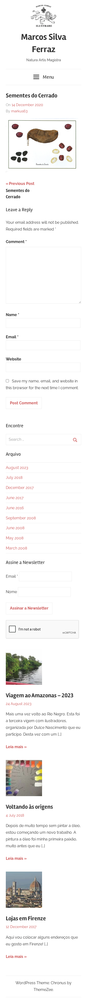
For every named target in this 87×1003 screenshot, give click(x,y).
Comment (16, 241)
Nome (11, 592)
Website (13, 359)
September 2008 (21, 518)
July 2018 (14, 477)
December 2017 (20, 487)
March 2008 (16, 548)
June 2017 (15, 497)
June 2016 (15, 508)
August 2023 (17, 467)
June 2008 (15, 528)
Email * (12, 576)
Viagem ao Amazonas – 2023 (39, 695)
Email (12, 337)
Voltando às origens (29, 806)
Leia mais (14, 747)
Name (12, 314)
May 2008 (14, 538)
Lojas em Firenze (26, 918)
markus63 (19, 111)
